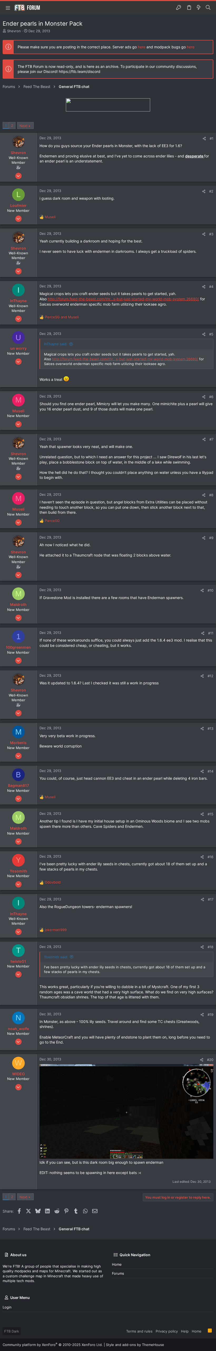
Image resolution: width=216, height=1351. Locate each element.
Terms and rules (139, 1331)
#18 (210, 947)
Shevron (14, 31)
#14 (210, 771)
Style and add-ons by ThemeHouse (135, 1345)
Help (185, 1331)
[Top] (204, 1331)
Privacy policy (167, 1331)
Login (7, 1307)
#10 (210, 590)
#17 (210, 899)
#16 (210, 857)
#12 (210, 676)
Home (117, 1264)
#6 (211, 397)
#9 (211, 538)
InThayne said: (55, 344)
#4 (211, 286)
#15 (210, 814)
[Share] (204, 138)
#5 (211, 334)
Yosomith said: (56, 957)
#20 (210, 1060)
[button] (8, 7)
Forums (118, 1273)
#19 (210, 1014)
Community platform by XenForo (53, 1345)
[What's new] (198, 7)
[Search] (208, 7)
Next (23, 126)
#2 (211, 191)
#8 (211, 495)
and (62, 317)
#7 (211, 439)
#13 (210, 728)
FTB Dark (11, 1331)
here (141, 47)
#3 (211, 234)
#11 (210, 633)
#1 (211, 138)
